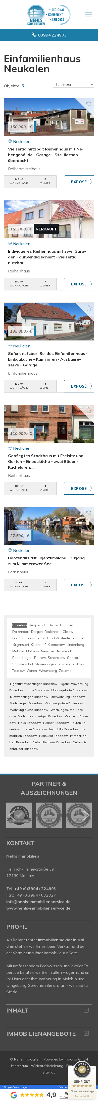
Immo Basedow (37, 690)
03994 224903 (52, 34)
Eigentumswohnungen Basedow (33, 684)
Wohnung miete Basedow (63, 703)
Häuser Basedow (56, 723)
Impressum (19, 1066)
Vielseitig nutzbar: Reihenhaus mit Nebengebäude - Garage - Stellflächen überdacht (46, 154)
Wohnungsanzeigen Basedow (40, 716)
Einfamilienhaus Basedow (51, 742)
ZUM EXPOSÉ (79, 181)
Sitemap (49, 1072)
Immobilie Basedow (63, 729)
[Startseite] (49, 14)
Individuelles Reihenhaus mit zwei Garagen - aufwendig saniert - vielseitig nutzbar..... (47, 257)
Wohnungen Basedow (26, 703)
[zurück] (12, 815)
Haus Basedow (29, 723)
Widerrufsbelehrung (47, 1066)
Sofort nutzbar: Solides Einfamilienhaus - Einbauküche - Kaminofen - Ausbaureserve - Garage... (48, 359)
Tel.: (31, 888)
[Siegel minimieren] (93, 1068)
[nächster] (86, 815)
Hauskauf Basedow (53, 736)
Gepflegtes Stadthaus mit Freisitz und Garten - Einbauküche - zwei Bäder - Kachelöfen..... (45, 461)
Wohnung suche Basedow (29, 710)
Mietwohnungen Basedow (29, 697)
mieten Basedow (34, 729)
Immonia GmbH (76, 1059)
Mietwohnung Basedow (68, 697)
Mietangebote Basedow (69, 690)
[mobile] (88, 14)
